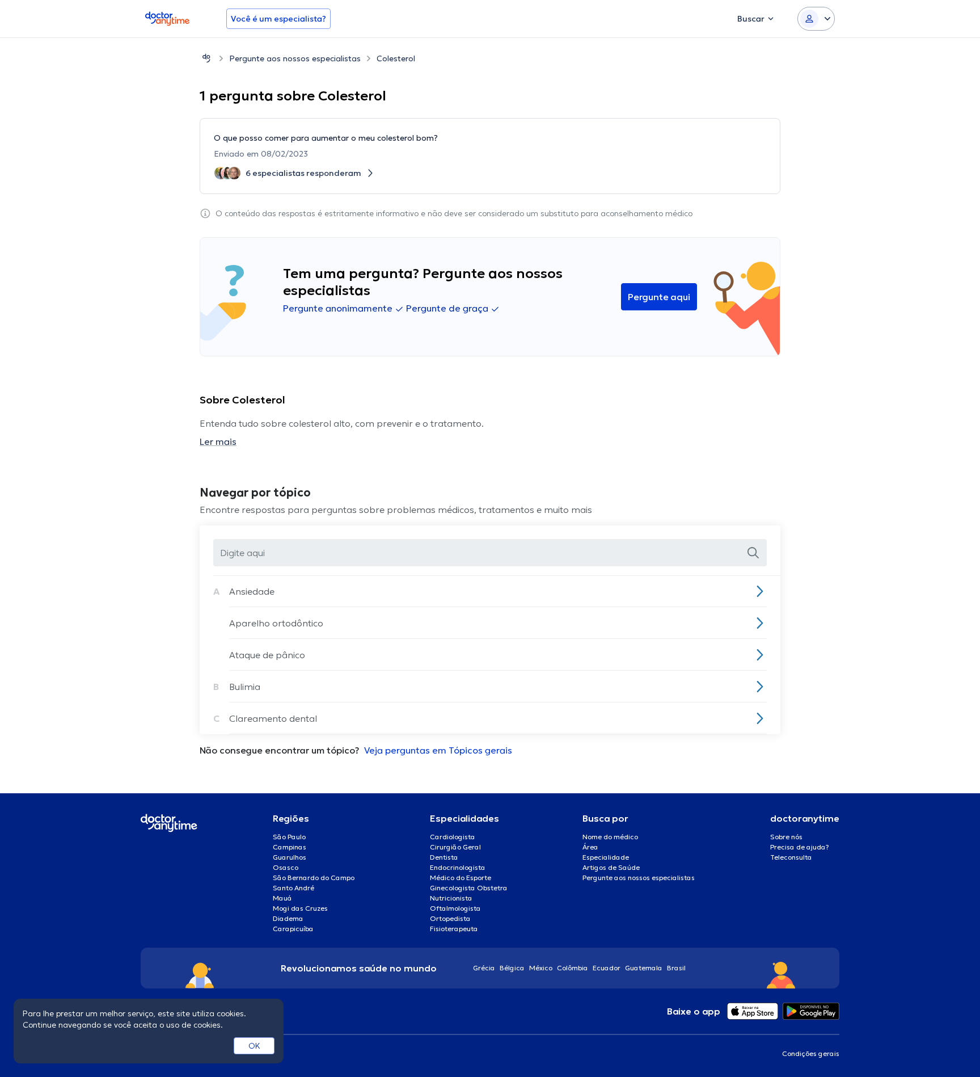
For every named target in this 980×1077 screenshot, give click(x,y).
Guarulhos (289, 857)
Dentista (444, 857)
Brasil (676, 968)
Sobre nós (786, 836)
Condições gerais (810, 1053)
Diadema (288, 918)
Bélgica (512, 968)
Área (590, 847)
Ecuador (606, 968)
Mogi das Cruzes (300, 908)
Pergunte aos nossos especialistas (295, 58)
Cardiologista (452, 836)
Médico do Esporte (460, 877)
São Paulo (289, 836)
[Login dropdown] (816, 19)
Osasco (285, 867)
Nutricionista (451, 898)
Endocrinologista (457, 867)
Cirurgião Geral (455, 847)
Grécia (484, 968)
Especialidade (605, 857)
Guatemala (643, 968)
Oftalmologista (455, 908)
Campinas (289, 847)
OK (254, 1046)
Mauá (282, 898)
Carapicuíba (293, 928)
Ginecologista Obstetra (469, 888)
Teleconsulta (791, 857)
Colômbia (572, 968)
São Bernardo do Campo (313, 877)
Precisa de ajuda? (799, 847)
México (540, 968)
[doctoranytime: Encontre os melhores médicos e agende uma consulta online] (206, 58)
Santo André (293, 888)
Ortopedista (450, 918)
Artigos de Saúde (611, 867)
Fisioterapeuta (454, 928)
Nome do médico (610, 836)
